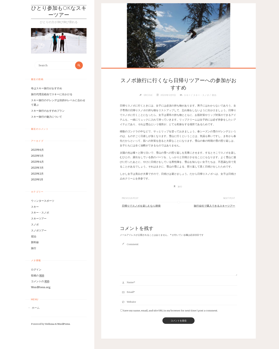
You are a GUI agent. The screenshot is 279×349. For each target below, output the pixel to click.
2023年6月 (37, 149)
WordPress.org (40, 287)
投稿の (37, 275)
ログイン (36, 269)
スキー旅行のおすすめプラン (48, 110)
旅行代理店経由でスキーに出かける (51, 94)
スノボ (35, 224)
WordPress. (64, 324)
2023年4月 (37, 161)
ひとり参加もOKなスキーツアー (59, 12)
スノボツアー (38, 230)
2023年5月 (37, 155)
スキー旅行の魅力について (46, 116)
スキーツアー (38, 218)
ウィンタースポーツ (42, 200)
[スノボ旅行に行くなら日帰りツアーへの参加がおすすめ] (178, 42)
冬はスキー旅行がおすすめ (46, 88)
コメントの (40, 281)
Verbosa (49, 324)
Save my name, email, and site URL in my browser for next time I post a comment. (170, 310)
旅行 (33, 248)
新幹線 (35, 242)
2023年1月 (37, 179)
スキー (35, 206)
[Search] (79, 65)
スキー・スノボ (40, 212)
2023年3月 (37, 167)
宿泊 (33, 236)
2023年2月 (37, 173)
